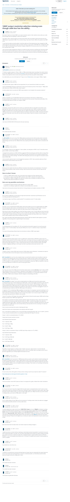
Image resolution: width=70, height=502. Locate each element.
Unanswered (60, 21)
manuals (22, 73)
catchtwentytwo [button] (8, 94)
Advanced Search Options (31, 12)
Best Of (53, 23)
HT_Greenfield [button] (7, 134)
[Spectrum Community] (6, 1)
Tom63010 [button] (7, 31)
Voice (60, 40)
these (29, 77)
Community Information (60, 29)
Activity (53, 20)
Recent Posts (54, 18)
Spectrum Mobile (60, 37)
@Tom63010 (6, 70)
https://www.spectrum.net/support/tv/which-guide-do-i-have (14, 374)
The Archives (60, 44)
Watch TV (60, 33)
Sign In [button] (22, 61)
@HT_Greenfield (5, 257)
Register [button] (28, 61)
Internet (60, 31)
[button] (3, 32)
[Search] (56, 1)
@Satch (35, 414)
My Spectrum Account (60, 42)
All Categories (54, 17)
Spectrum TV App (60, 35)
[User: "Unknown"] (3, 129)
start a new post (29, 20)
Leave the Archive (25, 22)
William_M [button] (7, 66)
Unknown (6, 128)
